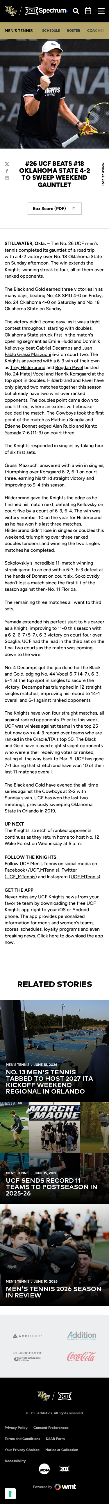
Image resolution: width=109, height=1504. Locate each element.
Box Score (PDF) (57, 210)
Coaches (95, 31)
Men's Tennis (17, 1065)
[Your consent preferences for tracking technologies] (10, 1493)
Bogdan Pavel (69, 367)
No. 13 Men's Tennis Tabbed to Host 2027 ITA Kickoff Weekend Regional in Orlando (49, 1082)
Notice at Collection (61, 1450)
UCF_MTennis (20, 876)
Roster (73, 31)
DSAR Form (55, 1439)
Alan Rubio (64, 426)
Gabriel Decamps (54, 348)
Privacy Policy (16, 1428)
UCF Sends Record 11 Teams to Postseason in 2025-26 (51, 1187)
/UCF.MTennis (43, 870)
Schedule (51, 31)
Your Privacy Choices (22, 1450)
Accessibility (15, 1461)
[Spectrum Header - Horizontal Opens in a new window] (53, 11)
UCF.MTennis (85, 876)
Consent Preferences (51, 1428)
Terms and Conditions (22, 1439)
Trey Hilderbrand (27, 367)
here (54, 936)
